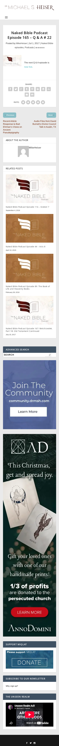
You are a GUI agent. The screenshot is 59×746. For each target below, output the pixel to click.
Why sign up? (12, 686)
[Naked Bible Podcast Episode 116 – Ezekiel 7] (29, 188)
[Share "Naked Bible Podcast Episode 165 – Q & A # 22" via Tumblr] (27, 89)
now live (28, 67)
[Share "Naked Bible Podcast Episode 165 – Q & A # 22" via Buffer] (43, 89)
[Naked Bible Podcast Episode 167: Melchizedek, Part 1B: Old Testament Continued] (29, 310)
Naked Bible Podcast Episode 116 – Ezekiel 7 (27, 207)
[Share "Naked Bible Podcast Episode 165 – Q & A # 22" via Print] (32, 94)
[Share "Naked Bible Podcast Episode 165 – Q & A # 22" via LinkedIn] (37, 89)
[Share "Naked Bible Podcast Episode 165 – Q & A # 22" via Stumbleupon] (48, 89)
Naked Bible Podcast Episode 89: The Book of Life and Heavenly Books (28, 287)
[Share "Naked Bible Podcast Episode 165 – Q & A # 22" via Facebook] (10, 89)
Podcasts (29, 47)
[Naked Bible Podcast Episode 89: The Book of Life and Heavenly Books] (29, 268)
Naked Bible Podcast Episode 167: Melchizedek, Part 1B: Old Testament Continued (29, 329)
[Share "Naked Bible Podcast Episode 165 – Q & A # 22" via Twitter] (16, 89)
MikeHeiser (21, 43)
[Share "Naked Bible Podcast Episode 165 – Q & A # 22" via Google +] (21, 89)
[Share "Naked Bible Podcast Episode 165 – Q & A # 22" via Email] (27, 94)
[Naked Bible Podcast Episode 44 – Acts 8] (29, 228)
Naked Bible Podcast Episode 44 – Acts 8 (25, 246)
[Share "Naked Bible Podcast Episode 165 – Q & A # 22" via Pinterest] (32, 89)
